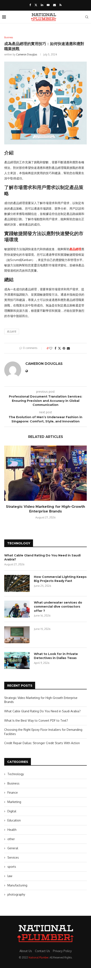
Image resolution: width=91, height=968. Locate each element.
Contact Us (42, 951)
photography (16, 894)
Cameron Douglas (26, 54)
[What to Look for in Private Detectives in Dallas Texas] (17, 660)
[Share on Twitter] (59, 348)
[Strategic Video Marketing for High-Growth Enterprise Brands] (45, 473)
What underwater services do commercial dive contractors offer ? (58, 607)
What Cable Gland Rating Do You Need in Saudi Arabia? (42, 557)
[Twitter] (35, 5)
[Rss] (60, 5)
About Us (25, 951)
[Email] (54, 5)
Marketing (14, 802)
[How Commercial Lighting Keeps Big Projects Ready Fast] (17, 583)
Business (13, 783)
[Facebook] (30, 5)
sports (11, 866)
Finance (12, 792)
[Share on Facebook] (55, 348)
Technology (15, 774)
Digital (11, 811)
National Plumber (38, 957)
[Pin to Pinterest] (64, 348)
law (9, 876)
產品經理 (11, 331)
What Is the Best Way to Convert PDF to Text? (36, 720)
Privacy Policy (62, 951)
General (12, 848)
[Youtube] (48, 5)
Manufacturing (17, 885)
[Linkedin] (42, 5)
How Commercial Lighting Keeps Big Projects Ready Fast (60, 579)
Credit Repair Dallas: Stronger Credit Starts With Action (42, 743)
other (11, 839)
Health (12, 829)
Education (14, 820)
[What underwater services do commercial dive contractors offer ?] (17, 609)
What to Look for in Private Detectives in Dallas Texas (56, 656)
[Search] (87, 17)
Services (13, 857)
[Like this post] (50, 348)
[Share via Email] (68, 348)
